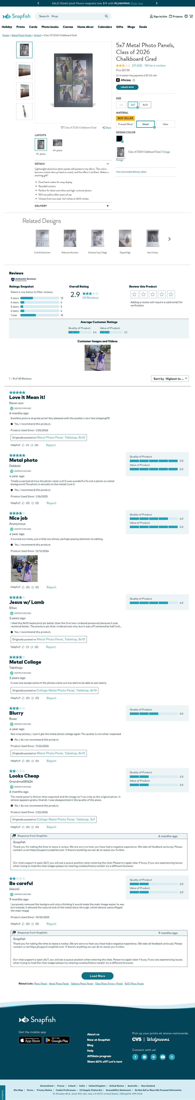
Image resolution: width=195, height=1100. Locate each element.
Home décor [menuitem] (85, 27)
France (61, 1085)
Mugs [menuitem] (131, 27)
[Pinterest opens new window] (155, 1055)
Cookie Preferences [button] (66, 1090)
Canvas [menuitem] (68, 27)
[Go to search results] (106, 16)
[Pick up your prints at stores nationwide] (137, 1039)
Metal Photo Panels (22, 35)
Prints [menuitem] (20, 27)
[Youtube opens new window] (164, 1055)
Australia (133, 1085)
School (37, 35)
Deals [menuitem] (143, 27)
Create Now (127, 87)
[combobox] (73, 16)
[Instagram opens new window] (146, 1055)
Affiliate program (99, 1056)
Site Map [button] (18, 1090)
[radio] (119, 139)
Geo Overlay (152, 252)
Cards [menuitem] (33, 27)
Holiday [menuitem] (7, 27)
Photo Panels (40, 984)
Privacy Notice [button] (44, 1090)
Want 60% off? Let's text (104, 1061)
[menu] (106, 128)
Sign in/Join (160, 16)
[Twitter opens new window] (173, 1055)
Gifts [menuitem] (119, 27)
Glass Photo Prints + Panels (109, 984)
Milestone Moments (70, 252)
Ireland (72, 1085)
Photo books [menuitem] (50, 27)
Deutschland (47, 1085)
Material (122, 112)
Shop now (122, 3)
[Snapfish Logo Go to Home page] (16, 16)
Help (90, 1050)
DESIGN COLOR (125, 132)
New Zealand (148, 1085)
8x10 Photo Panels (134, 984)
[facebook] (136, 1055)
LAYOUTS (40, 135)
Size (118, 98)
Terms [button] (30, 1090)
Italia (82, 1085)
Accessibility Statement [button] (118, 1090)
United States (116, 1085)
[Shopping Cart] (191, 16)
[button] (62, 127)
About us (93, 1034)
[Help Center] (186, 16)
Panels (5, 35)
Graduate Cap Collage (97, 252)
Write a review (155, 65)
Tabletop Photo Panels (82, 984)
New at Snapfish (98, 1040)
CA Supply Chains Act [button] (91, 1090)
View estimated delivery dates (131, 172)
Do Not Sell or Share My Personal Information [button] (158, 1090)
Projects (178, 16)
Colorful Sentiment (42, 252)
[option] (24, 50)
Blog (90, 1045)
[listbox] (146, 122)
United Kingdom (97, 1085)
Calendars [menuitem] (105, 27)
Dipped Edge (125, 252)
